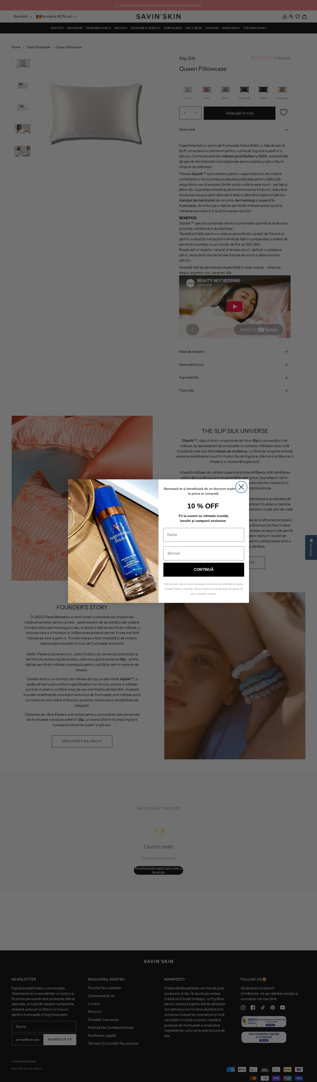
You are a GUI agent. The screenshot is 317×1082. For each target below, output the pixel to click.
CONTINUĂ (204, 570)
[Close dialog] (241, 487)
